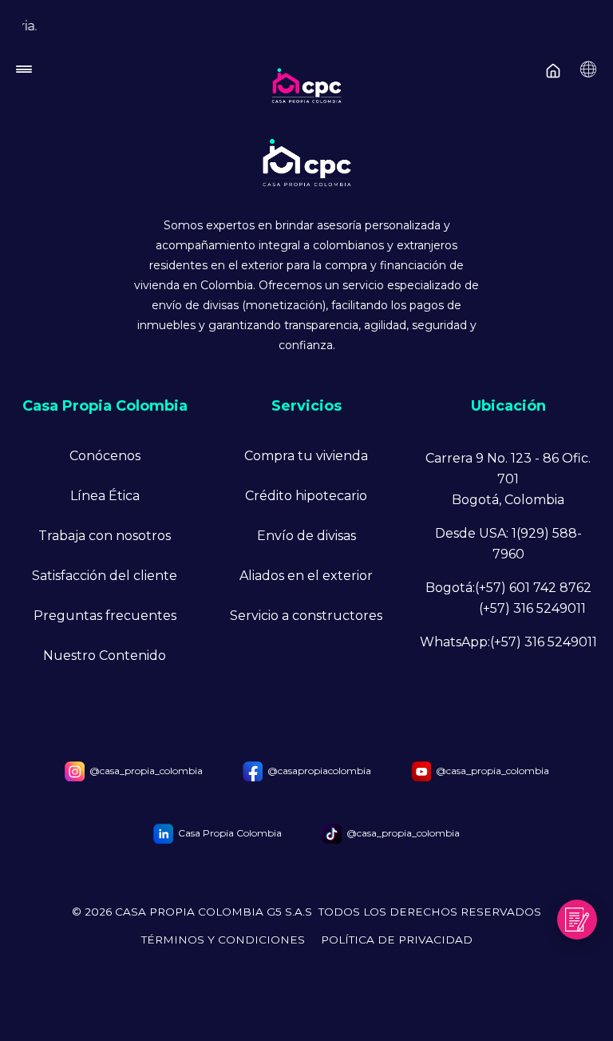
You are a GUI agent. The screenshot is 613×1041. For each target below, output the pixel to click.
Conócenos (104, 455)
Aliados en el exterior (306, 575)
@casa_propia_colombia (146, 771)
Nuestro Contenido (104, 655)
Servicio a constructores (306, 615)
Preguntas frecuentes (105, 615)
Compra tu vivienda (306, 455)
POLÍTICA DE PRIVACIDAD (397, 940)
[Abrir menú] (305, 73)
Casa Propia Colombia (230, 833)
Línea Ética (105, 495)
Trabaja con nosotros (104, 535)
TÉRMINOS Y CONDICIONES (223, 940)
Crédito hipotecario (306, 495)
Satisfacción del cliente (104, 575)
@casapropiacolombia (319, 771)
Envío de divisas (306, 535)
